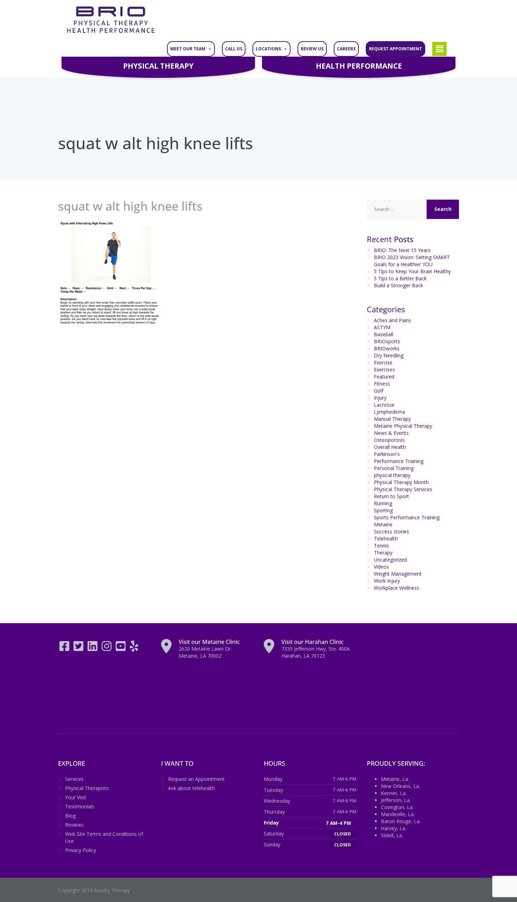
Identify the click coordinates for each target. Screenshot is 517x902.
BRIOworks (387, 348)
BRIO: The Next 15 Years (402, 250)
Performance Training (398, 461)
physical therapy (392, 475)
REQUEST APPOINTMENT (395, 49)
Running (383, 503)
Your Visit (75, 797)
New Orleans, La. (400, 786)
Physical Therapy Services (403, 489)
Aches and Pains (392, 320)
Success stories (391, 531)
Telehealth (386, 538)
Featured (384, 376)
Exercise (383, 362)
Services (74, 779)
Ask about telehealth (191, 788)
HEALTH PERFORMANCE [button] (359, 66)
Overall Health (390, 447)
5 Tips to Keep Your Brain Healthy (412, 271)
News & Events (391, 433)
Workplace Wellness (396, 587)
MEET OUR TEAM (187, 49)
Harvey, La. (393, 828)
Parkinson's (387, 454)
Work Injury (387, 580)
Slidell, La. (392, 835)
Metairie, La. (395, 779)
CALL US (233, 49)
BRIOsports (387, 341)
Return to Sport (391, 496)
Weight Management (398, 573)
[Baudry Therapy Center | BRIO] (111, 20)
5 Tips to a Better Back (400, 278)
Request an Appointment (196, 779)
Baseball (383, 334)
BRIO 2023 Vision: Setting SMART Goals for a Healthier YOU (412, 261)
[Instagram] (107, 648)
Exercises (384, 369)
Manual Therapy (392, 418)
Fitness (382, 383)
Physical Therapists (87, 788)
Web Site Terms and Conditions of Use (104, 837)
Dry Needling (388, 355)
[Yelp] (134, 648)
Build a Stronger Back (398, 285)
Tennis (381, 545)
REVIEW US (312, 49)
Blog (70, 815)
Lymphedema (389, 411)
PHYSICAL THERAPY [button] (158, 66)
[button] (439, 49)
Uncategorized (390, 559)
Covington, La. (397, 807)
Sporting (383, 510)
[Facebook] (65, 648)
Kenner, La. (394, 793)
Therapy (383, 552)
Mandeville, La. (398, 814)
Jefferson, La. (396, 800)
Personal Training (394, 468)
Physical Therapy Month (401, 482)
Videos (381, 566)
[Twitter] (79, 648)
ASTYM (382, 327)
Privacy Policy (80, 850)
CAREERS (346, 49)
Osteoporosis (389, 440)
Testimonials (79, 806)
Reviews (74, 824)
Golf (378, 390)
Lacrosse (384, 404)
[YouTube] (121, 648)
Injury (380, 397)
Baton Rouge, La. (401, 821)
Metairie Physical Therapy (403, 425)
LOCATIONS (268, 49)
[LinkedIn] (93, 648)
